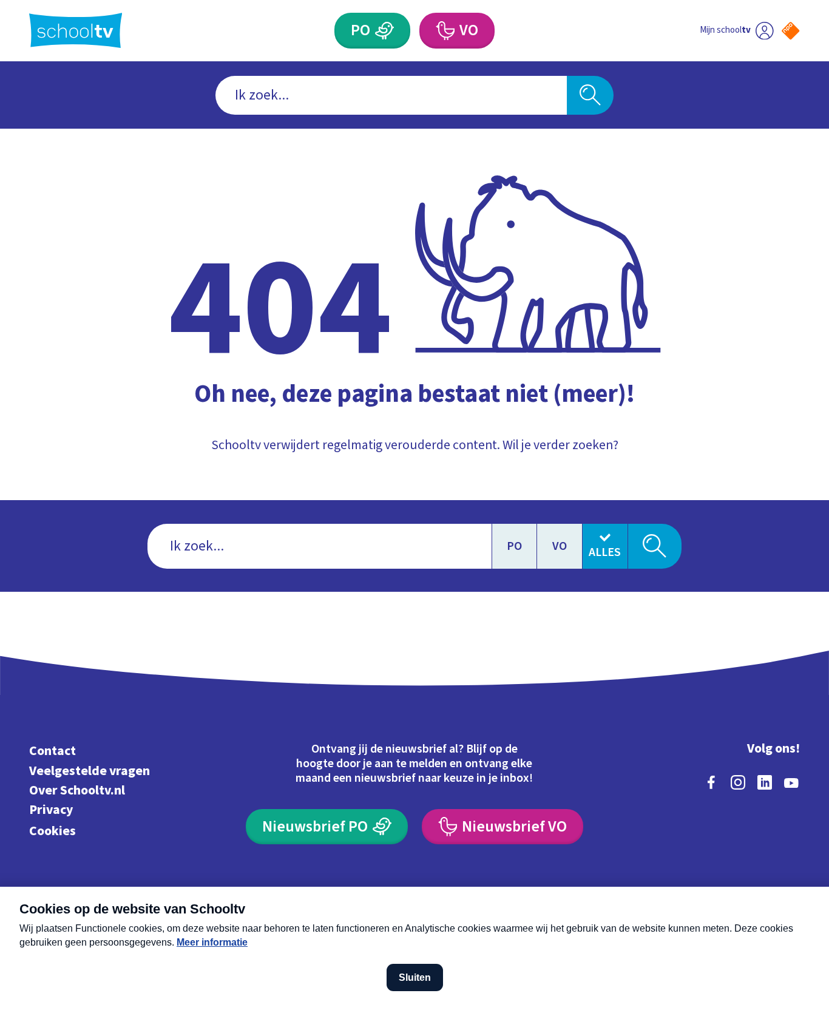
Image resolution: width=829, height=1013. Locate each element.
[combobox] (391, 95)
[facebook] (711, 782)
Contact (52, 751)
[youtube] (791, 782)
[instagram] (738, 782)
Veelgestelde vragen (89, 771)
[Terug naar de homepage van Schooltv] (76, 30)
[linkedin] (764, 782)
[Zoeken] (590, 95)
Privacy (51, 810)
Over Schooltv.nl (77, 790)
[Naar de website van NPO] (790, 30)
